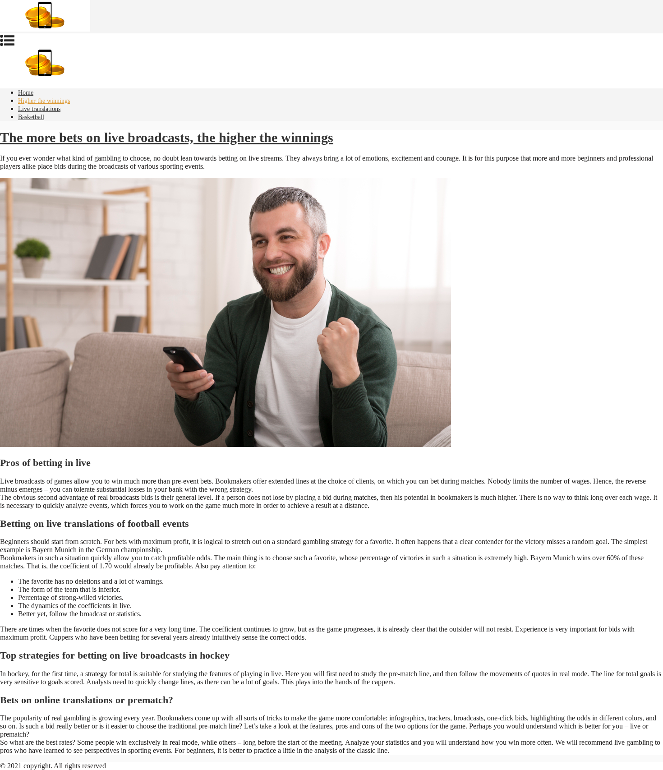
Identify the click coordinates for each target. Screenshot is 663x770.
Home (25, 92)
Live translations (39, 109)
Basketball (31, 117)
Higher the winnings (44, 100)
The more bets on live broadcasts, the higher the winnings (166, 137)
